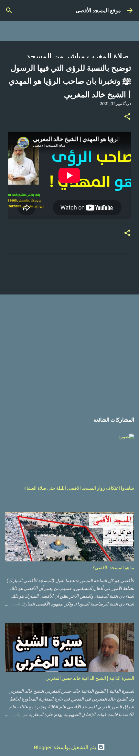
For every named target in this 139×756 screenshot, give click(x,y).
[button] (127, 117)
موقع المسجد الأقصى (98, 10)
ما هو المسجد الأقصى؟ (113, 567)
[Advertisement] (69, 350)
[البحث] (9, 10)
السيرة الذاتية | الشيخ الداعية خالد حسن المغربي (90, 678)
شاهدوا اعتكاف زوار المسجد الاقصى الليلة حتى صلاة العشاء (79, 488)
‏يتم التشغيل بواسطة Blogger (65, 747)
